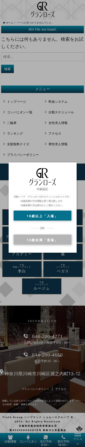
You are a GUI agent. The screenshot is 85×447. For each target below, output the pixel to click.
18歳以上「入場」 (42, 216)
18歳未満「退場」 (42, 240)
